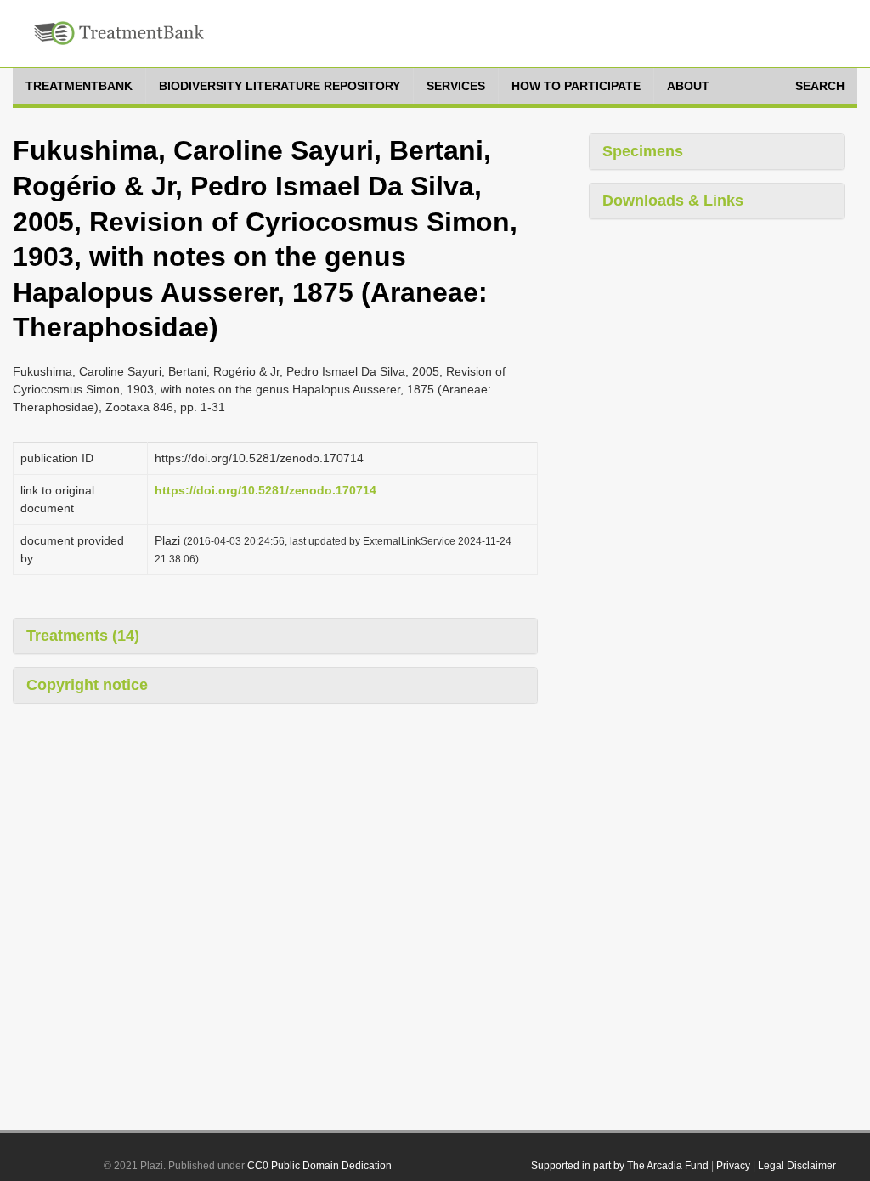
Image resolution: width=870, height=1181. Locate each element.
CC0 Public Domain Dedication (319, 1166)
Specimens (642, 151)
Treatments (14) (82, 635)
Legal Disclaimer (797, 1166)
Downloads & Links (672, 200)
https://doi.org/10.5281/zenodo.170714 (265, 490)
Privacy (733, 1166)
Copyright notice (87, 684)
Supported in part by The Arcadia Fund (620, 1166)
